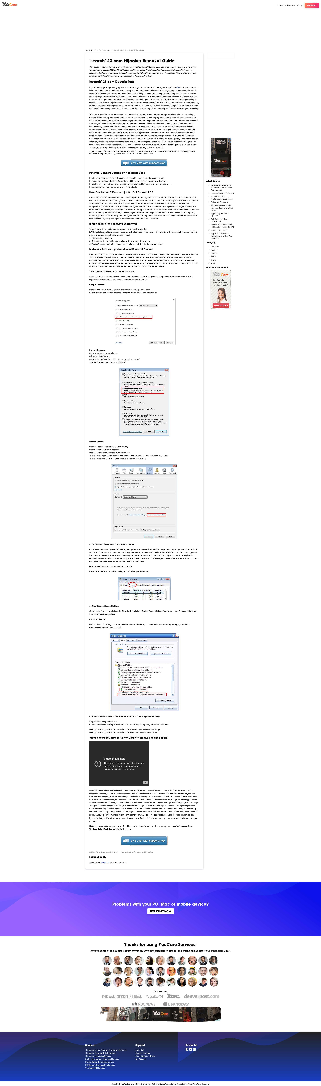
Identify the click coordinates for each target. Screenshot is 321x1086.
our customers (214, 950)
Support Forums (142, 1053)
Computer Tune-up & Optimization (100, 1053)
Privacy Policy (192, 1084)
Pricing (299, 5)
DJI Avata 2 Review (219, 202)
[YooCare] (9, 5)
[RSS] (194, 1049)
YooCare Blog (104, 50)
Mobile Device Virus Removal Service (102, 1059)
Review (214, 260)
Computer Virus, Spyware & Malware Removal (106, 1050)
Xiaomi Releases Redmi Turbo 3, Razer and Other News (222, 207)
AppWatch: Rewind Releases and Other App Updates (221, 235)
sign (178, 87)
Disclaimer (205, 1084)
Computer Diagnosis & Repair (98, 1056)
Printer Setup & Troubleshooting (99, 1062)
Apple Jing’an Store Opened (219, 214)
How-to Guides (159, 1084)
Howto (214, 253)
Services (281, 5)
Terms (199, 1084)
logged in (105, 862)
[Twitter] (191, 1049)
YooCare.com (90, 50)
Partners (168, 1084)
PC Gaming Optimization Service (100, 1065)
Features (291, 5)
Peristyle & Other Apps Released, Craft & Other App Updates (221, 187)
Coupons (215, 246)
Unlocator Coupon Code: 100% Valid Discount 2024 (222, 225)
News (213, 256)
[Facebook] (187, 1049)
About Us (151, 1084)
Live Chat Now (160, 911)
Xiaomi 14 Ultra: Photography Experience (222, 197)
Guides (214, 250)
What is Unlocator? (219, 230)
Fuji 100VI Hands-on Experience (220, 220)
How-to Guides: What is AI (223, 193)
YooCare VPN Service (95, 1068)
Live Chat (311, 5)
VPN (213, 263)
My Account (140, 1059)
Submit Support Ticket (145, 1056)
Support (184, 1084)
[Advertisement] (160, 27)
